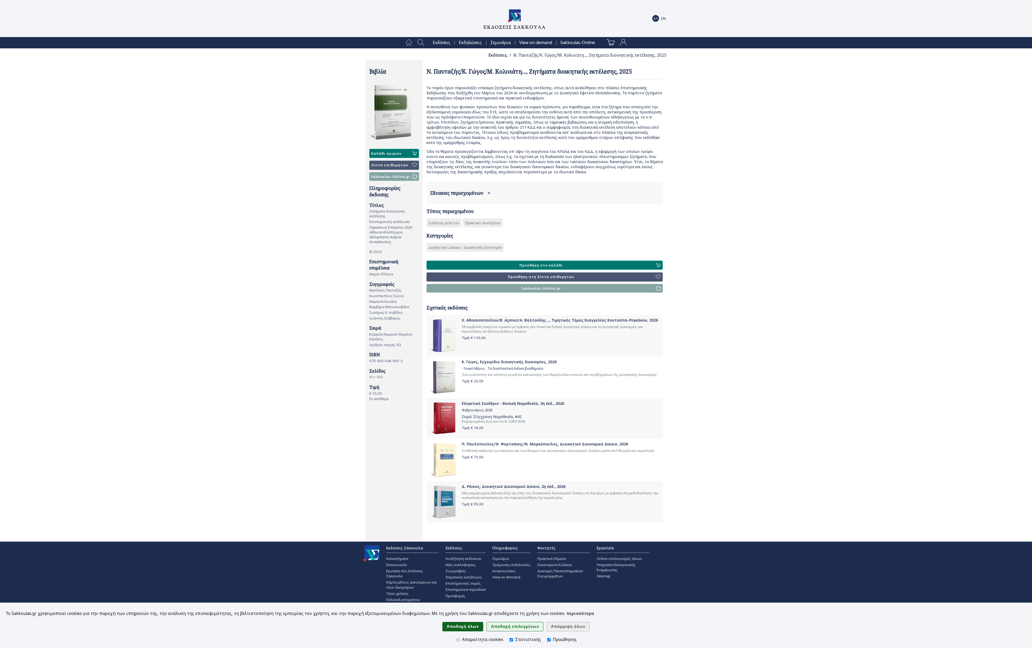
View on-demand (535, 42)
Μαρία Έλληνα (381, 274)
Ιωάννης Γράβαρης (384, 318)
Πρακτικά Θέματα (551, 558)
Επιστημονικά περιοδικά (466, 589)
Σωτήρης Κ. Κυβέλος (386, 312)
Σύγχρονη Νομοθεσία (493, 416)
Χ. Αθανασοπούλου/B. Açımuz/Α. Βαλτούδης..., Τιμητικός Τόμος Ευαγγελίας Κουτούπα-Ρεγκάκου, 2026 (560, 320)
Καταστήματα (397, 558)
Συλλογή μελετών (444, 222)
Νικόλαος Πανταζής (385, 290)
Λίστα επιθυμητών (389, 165)
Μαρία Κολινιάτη (383, 301)
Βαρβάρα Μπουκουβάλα (389, 306)
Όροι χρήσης (397, 593)
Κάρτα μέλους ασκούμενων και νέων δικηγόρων (411, 585)
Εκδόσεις (441, 42)
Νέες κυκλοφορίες (461, 564)
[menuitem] (409, 42)
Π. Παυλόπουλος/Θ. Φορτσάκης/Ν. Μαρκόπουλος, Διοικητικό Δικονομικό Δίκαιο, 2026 (545, 444)
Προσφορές (455, 595)
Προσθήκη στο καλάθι (541, 265)
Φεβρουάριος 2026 (477, 410)
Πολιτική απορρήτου (403, 599)
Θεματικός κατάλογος (464, 577)
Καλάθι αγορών (386, 153)
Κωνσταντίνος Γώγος (386, 295)
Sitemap (604, 576)
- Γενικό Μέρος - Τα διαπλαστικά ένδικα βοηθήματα (502, 368)
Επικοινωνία (396, 564)
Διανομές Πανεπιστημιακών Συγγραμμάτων (560, 573)
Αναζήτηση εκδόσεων (463, 558)
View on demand (506, 577)
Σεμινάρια (500, 42)
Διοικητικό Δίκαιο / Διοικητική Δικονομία (465, 247)
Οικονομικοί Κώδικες (554, 564)
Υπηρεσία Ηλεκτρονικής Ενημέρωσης (616, 567)
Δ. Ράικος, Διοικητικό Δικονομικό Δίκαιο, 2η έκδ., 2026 (513, 486)
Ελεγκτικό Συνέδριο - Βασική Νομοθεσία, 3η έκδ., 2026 (513, 403)
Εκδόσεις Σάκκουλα (404, 547)
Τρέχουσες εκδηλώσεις (511, 564)
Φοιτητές (546, 547)
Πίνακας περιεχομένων (460, 193)
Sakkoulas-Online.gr (390, 176)
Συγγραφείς (456, 570)
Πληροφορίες (505, 547)
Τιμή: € (474, 337)
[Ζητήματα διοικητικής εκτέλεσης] (394, 112)
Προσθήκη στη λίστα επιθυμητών (541, 277)
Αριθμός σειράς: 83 (385, 344)
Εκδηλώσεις (470, 42)
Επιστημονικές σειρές (463, 583)
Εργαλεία (605, 547)
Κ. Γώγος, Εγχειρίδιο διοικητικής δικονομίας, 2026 (509, 361)
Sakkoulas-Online (577, 42)
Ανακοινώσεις (503, 570)
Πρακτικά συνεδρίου (483, 222)
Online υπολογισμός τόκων (619, 558)
